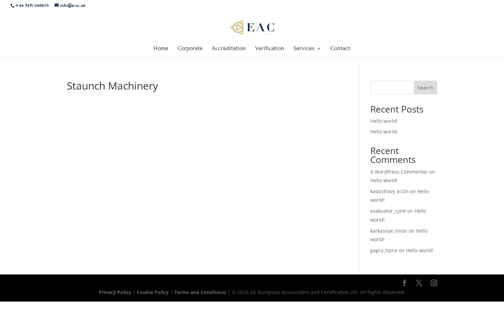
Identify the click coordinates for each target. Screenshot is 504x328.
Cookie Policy (153, 292)
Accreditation (229, 48)
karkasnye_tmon (388, 230)
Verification (269, 48)
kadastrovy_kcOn (389, 191)
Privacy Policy (116, 292)
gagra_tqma (383, 250)
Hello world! (384, 121)
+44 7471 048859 (32, 5)
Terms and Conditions (201, 292)
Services (303, 48)
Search (425, 87)
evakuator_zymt (388, 211)
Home (160, 48)
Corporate (190, 48)
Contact (340, 48)
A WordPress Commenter (399, 171)
